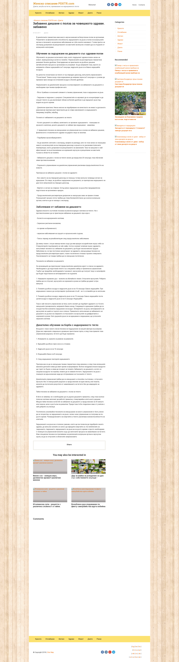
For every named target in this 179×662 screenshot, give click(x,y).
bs (136, 657)
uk (140, 657)
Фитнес (61, 13)
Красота (38, 13)
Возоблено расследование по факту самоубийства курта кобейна (88, 505)
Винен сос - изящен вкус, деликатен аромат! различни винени (47, 477)
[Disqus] (69, 548)
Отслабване (49, 13)
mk (133, 654)
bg (133, 647)
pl (139, 650)
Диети (90, 13)
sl (130, 657)
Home (134, 5)
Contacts (142, 5)
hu (140, 647)
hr (134, 650)
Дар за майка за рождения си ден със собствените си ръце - (87, 476)
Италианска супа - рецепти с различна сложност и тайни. (47, 505)
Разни (99, 13)
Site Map (50, 652)
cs (137, 650)
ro (136, 654)
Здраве (71, 13)
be (136, 647)
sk (139, 654)
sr (133, 657)
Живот (80, 13)
